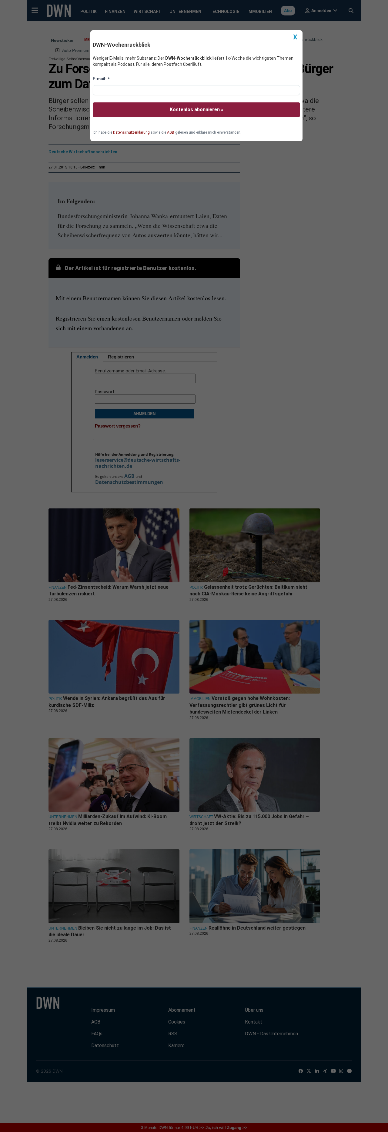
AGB (170, 132)
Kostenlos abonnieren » (196, 109)
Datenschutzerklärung (131, 132)
